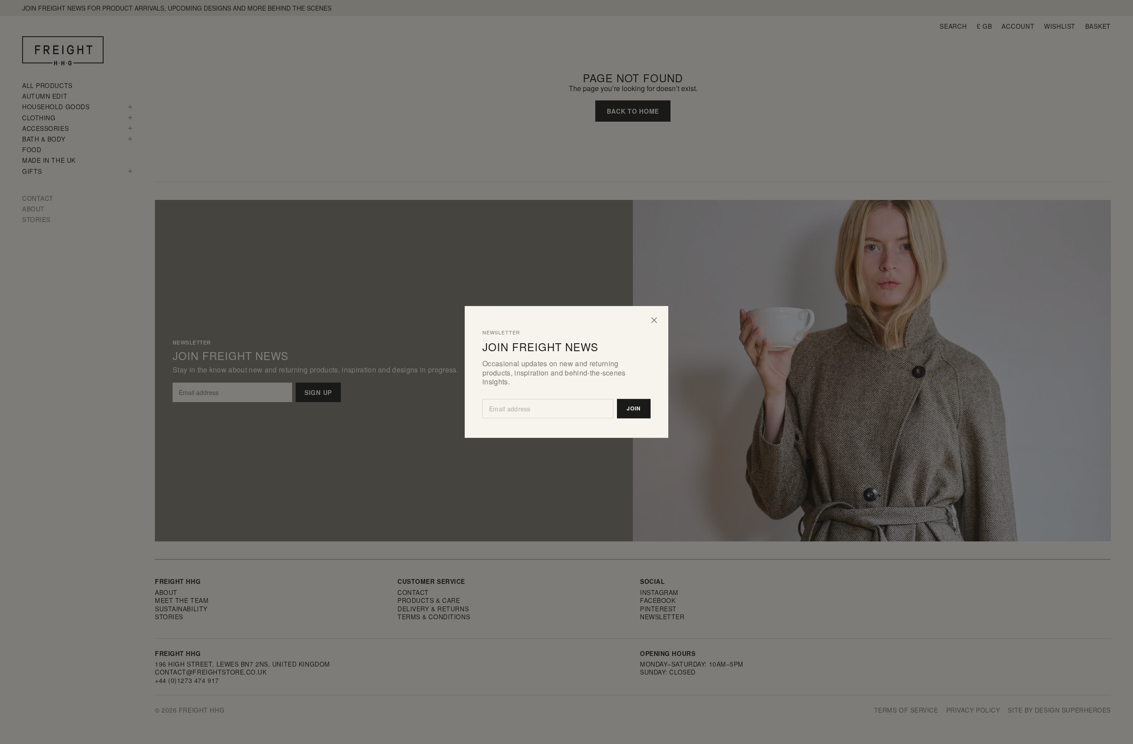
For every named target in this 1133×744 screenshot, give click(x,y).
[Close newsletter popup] (654, 320)
